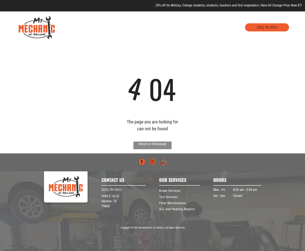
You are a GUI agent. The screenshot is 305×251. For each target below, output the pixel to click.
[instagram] (153, 162)
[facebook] (142, 162)
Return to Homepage (152, 144)
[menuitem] (80, 24)
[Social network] (163, 162)
